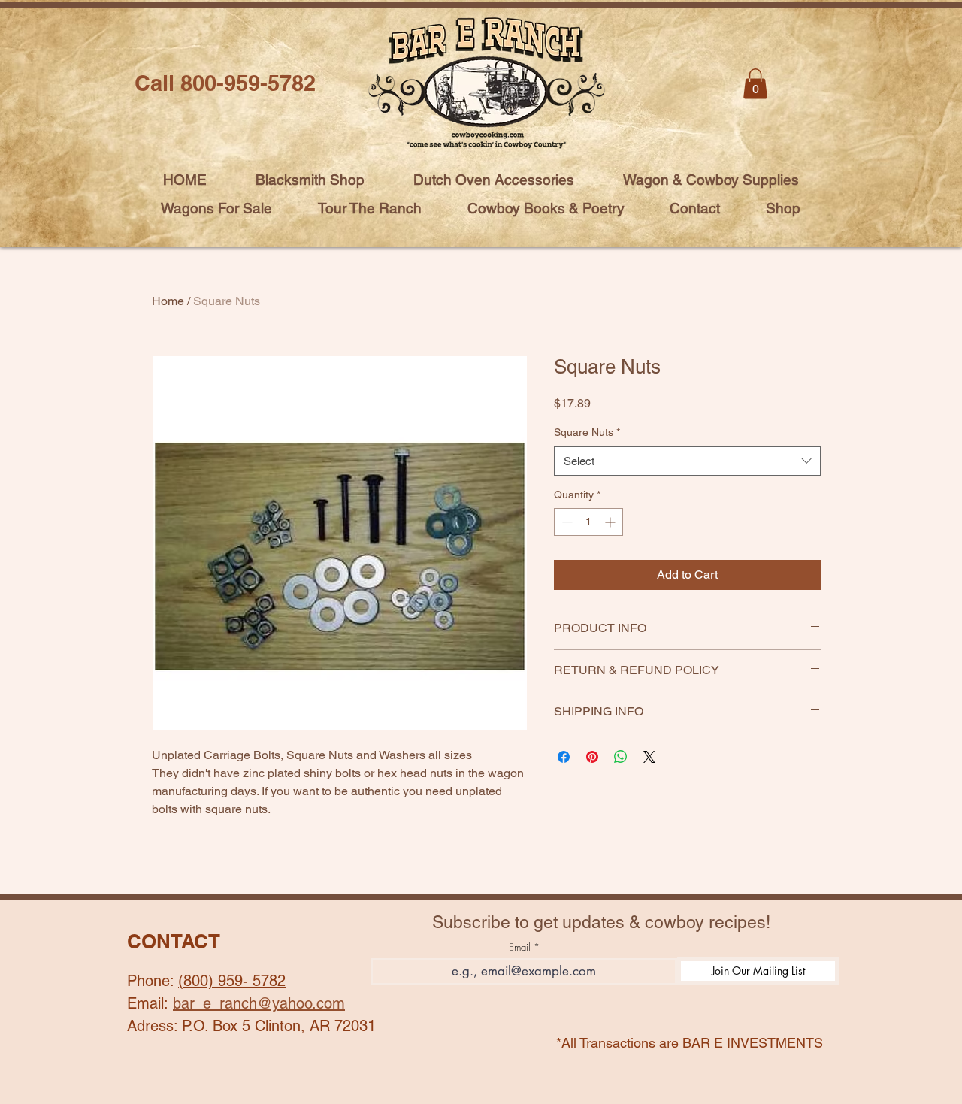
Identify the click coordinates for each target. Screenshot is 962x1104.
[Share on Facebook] (564, 757)
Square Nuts (587, 432)
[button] (755, 83)
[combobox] (687, 461)
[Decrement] (565, 522)
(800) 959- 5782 (232, 981)
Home (168, 301)
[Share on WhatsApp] (621, 757)
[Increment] (611, 522)
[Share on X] (649, 757)
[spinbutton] (588, 522)
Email (520, 947)
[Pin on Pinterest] (592, 757)
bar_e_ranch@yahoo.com (259, 1003)
